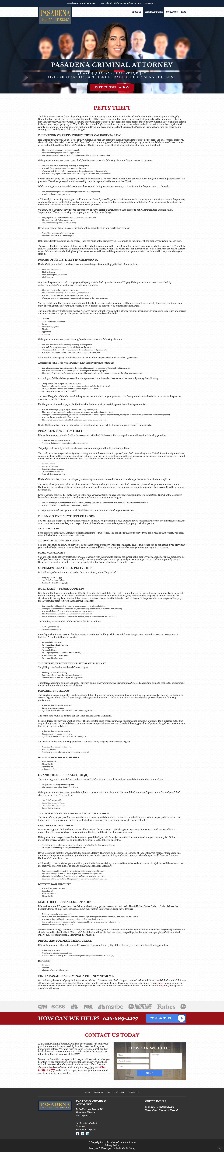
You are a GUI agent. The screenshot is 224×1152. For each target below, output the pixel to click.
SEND (149, 1073)
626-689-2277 (151, 3)
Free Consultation (112, 87)
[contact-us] (166, 1018)
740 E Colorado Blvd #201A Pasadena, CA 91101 (120, 3)
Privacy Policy (112, 1145)
